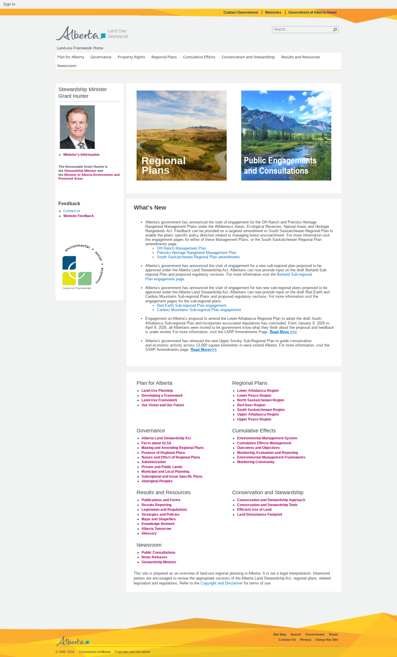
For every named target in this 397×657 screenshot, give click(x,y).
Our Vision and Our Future (163, 405)
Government (315, 634)
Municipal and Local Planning (165, 472)
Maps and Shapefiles (159, 519)
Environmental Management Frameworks (271, 457)
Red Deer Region (251, 405)
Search (296, 634)
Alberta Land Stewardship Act (166, 438)
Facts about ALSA (156, 443)
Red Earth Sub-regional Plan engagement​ (191, 305)
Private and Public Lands (162, 467)
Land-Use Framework (159, 400)
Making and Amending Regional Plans (173, 448)
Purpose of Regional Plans (163, 453)
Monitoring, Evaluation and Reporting (267, 453)
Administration (154, 462)
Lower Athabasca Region (258, 391)
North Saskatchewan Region (260, 400)
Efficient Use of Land (254, 510)
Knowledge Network (158, 524)
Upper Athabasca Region (258, 414)
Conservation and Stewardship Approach (271, 500)
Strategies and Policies (161, 514)
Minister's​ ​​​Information (81, 155)
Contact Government (241, 12)
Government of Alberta (95, 652)
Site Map (280, 634)
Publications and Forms (161, 500)
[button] (335, 29)
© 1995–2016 (65, 652)
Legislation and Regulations (164, 510)
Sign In (9, 4)
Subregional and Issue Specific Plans (172, 476)
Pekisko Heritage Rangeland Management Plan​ (196, 252)
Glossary (149, 533)
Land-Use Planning (157, 391)
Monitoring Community (256, 462)
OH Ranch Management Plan (181, 248)
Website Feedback (78, 216)
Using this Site (327, 639)
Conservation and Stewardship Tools (267, 505)
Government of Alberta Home (312, 12)
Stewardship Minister (159, 562)
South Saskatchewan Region (261, 410)
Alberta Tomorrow (156, 529)
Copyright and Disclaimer (222, 583)
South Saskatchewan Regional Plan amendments (198, 257)
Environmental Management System (267, 438)
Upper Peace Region (254, 419)
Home (333, 634)
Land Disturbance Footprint (259, 514)
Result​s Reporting (156, 505)
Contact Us (288, 639)
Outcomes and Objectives (258, 448)
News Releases (154, 557)
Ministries (273, 12)
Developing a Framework (162, 396)
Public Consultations (159, 552)
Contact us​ (71, 211)
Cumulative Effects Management (264, 443)
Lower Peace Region (254, 396)
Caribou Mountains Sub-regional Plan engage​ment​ (199, 310)
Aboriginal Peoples (157, 481)
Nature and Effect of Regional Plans (171, 457)
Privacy (306, 639)
